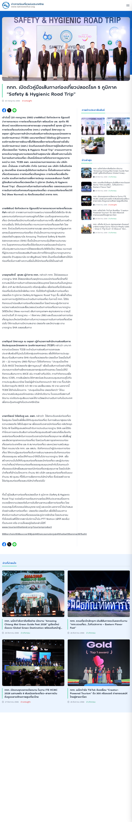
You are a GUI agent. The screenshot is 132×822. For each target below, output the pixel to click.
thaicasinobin (45, 534)
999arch (7, 534)
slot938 (16, 534)
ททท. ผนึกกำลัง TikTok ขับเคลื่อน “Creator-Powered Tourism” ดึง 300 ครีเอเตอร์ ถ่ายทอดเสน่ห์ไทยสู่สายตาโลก (111, 212)
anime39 (75, 534)
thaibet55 (64, 534)
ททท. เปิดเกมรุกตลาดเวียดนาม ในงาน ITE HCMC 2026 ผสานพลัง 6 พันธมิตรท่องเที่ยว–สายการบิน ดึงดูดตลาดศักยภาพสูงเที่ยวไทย (111, 198)
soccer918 (25, 534)
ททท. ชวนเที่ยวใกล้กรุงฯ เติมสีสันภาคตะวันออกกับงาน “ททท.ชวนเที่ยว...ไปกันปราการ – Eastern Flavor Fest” (111, 184)
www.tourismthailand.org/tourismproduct (27, 527)
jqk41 (56, 534)
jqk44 (34, 534)
